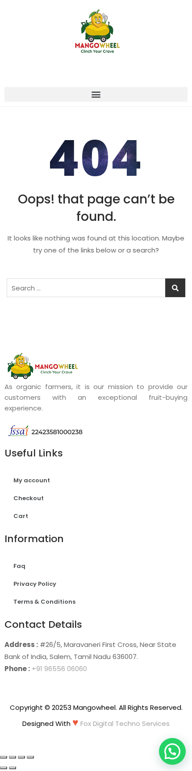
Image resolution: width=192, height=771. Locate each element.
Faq (19, 566)
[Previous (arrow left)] (3, 768)
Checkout (28, 498)
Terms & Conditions (44, 601)
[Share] (12, 757)
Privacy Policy (34, 584)
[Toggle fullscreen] (21, 757)
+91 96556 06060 (59, 668)
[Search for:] (96, 287)
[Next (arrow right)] (12, 768)
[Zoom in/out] (30, 757)
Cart (20, 516)
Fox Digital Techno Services (125, 723)
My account (31, 480)
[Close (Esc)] (3, 757)
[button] (96, 94)
